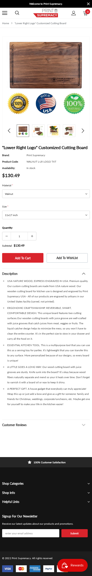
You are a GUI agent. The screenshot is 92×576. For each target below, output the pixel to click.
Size (5, 206)
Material (7, 185)
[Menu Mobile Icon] (4, 13)
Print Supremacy (36, 155)
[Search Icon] (17, 13)
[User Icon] (73, 13)
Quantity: (7, 227)
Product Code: (10, 161)
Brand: (6, 155)
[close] (88, 4)
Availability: (8, 168)
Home (5, 23)
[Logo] (45, 13)
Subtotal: (7, 245)
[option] (46, 4)
